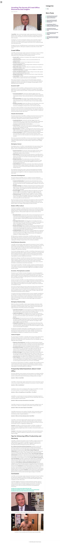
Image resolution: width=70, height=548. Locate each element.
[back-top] (11, 545)
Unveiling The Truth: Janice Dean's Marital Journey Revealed (22, 490)
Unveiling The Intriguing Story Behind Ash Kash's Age (21, 488)
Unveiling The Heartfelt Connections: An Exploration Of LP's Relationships (25, 489)
